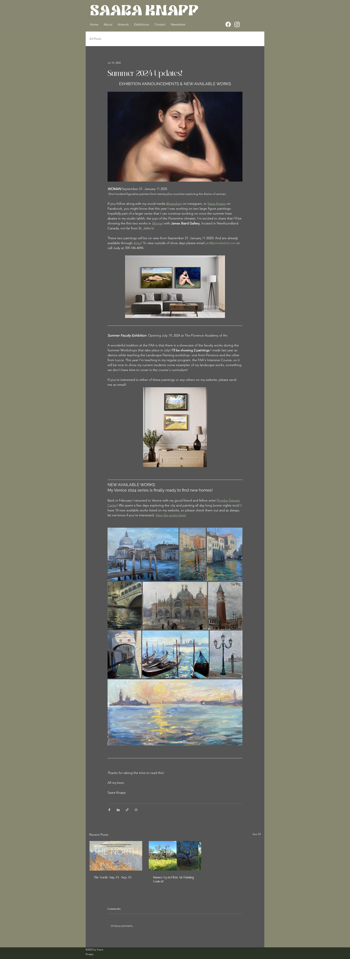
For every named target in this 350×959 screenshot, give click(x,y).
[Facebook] (228, 24)
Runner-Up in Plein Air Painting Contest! (173, 879)
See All (257, 834)
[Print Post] (136, 810)
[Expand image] (143, 554)
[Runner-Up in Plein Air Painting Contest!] (175, 856)
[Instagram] (237, 24)
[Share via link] (127, 810)
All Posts (95, 39)
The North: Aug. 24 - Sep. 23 (112, 877)
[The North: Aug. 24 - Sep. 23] (116, 856)
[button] (108, 24)
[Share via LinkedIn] (118, 810)
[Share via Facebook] (109, 810)
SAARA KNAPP (144, 12)
